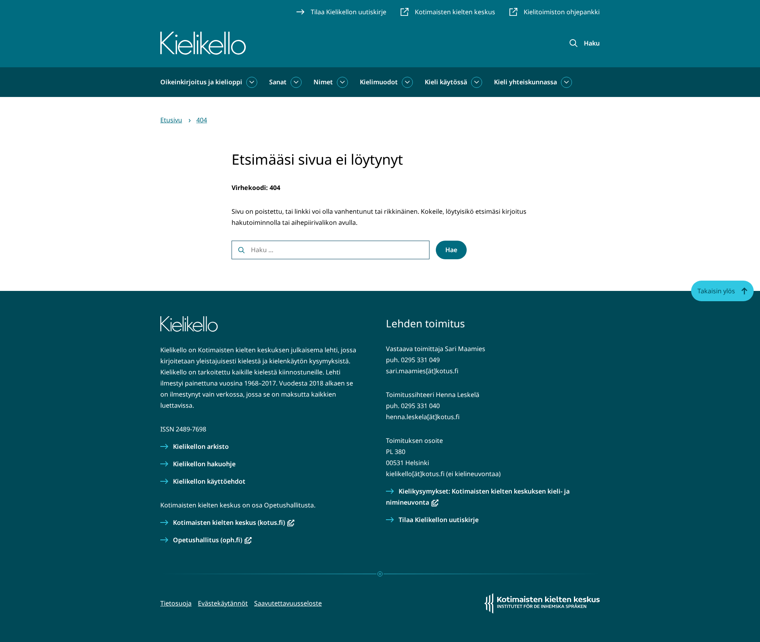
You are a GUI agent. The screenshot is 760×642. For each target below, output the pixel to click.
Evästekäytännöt (223, 603)
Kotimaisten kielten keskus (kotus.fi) (233, 522)
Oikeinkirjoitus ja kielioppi (201, 82)
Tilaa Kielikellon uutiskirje (439, 519)
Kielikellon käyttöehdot (209, 481)
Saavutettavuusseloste (288, 603)
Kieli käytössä (446, 82)
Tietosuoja (176, 603)
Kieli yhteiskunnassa (525, 82)
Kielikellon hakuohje (204, 464)
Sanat (278, 82)
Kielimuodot (379, 82)
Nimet (323, 82)
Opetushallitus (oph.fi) (212, 540)
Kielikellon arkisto (201, 446)
